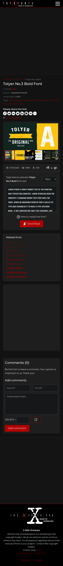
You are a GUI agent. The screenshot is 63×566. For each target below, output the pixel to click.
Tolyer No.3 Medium (14, 268)
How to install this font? (33, 216)
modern (55, 100)
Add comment (17, 428)
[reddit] (9, 113)
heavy (47, 100)
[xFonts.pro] (18, 4)
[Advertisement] (31, 40)
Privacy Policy (40, 553)
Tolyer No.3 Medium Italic (16, 272)
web (21, 103)
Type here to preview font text (21, 179)
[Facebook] (5, 113)
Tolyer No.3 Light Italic (16, 255)
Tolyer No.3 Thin (13, 242)
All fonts (25, 560)
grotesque (27, 100)
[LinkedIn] (22, 113)
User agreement (24, 553)
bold (11, 100)
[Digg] (13, 113)
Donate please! (14, 117)
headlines (38, 100)
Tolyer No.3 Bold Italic (16, 276)
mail (38, 550)
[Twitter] (18, 113)
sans (5, 103)
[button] (55, 136)
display (17, 100)
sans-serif (13, 103)
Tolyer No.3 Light (13, 251)
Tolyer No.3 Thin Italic (16, 247)
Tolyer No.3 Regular (14, 259)
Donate (38, 560)
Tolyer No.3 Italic (13, 264)
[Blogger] (26, 113)
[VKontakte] (30, 113)
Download (33, 223)
